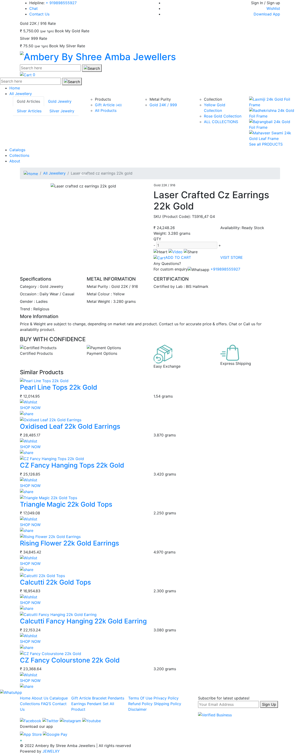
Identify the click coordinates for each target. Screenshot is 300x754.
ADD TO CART (178, 257)
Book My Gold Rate (72, 31)
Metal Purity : (98, 286)
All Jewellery (20, 93)
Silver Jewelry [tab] (61, 111)
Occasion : (29, 294)
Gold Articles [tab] (28, 101)
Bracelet (99, 698)
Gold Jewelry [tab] (59, 101)
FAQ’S (46, 703)
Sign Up (269, 704)
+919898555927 (224, 269)
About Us (40, 698)
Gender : (27, 301)
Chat (33, 8)
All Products (105, 110)
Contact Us (39, 14)
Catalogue (58, 698)
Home (14, 88)
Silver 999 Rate (33, 38)
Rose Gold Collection (222, 116)
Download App (267, 14)
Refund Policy (140, 703)
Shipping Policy (167, 703)
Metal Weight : (99, 301)
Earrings (78, 703)
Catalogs (17, 149)
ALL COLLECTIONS (221, 121)
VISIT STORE (231, 257)
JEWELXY (51, 751)
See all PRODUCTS (266, 144)
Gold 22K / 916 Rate (38, 23)
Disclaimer (137, 709)
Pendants (116, 698)
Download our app (36, 726)
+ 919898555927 (61, 2)
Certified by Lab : (169, 286)
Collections (19, 155)
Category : (29, 286)
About (14, 161)
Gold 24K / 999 (163, 104)
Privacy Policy (166, 698)
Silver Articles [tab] (29, 111)
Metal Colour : (99, 294)
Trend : (26, 309)
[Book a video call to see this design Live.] (176, 251)
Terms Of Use (140, 698)
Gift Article (108, 104)
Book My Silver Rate (67, 46)
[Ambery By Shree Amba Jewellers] (98, 56)
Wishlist (273, 8)
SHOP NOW (30, 407)
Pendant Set (98, 703)
